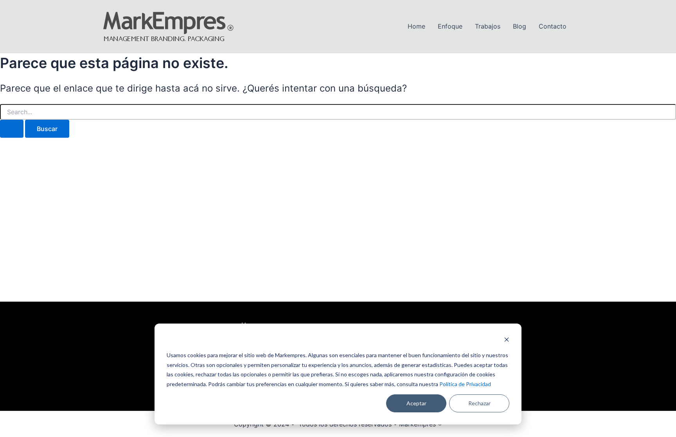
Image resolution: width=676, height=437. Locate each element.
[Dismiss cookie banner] (506, 340)
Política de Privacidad (465, 384)
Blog (519, 26)
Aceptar (416, 403)
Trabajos (487, 26)
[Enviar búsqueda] (11, 129)
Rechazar (479, 403)
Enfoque (450, 26)
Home (416, 26)
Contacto (552, 26)
